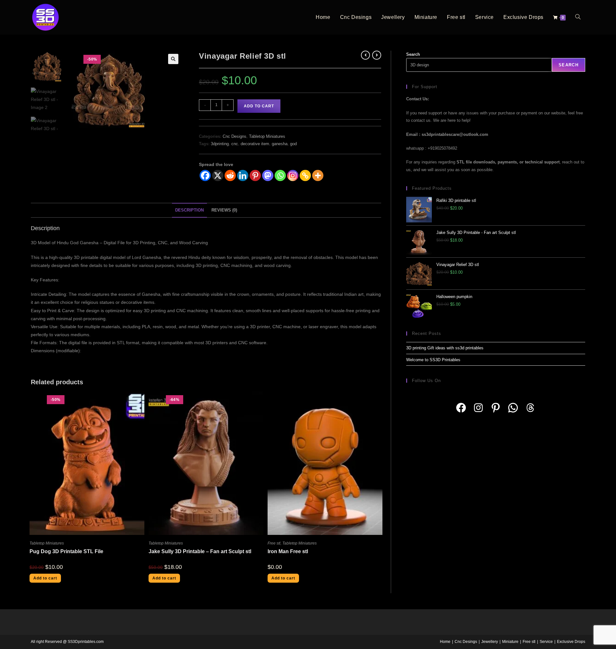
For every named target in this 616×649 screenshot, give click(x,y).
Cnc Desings (466, 641)
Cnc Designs (234, 136)
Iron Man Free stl (288, 551)
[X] (217, 175)
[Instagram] (292, 175)
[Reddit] (230, 175)
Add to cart (259, 106)
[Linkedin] (242, 175)
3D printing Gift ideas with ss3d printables (444, 347)
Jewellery (489, 641)
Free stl (274, 543)
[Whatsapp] (280, 175)
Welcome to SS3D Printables (433, 359)
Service (546, 641)
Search (413, 54)
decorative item (255, 143)
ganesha (279, 143)
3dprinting (220, 143)
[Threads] (530, 407)
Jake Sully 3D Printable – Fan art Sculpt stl (200, 551)
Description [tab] (189, 210)
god (293, 143)
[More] (317, 175)
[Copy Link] (305, 175)
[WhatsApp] (513, 407)
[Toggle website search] (577, 17)
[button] (173, 59)
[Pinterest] (255, 175)
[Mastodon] (267, 175)
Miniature (510, 641)
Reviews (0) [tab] (224, 210)
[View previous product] (365, 55)
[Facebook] (205, 175)
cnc (234, 143)
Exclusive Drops (571, 641)
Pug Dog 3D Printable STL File (66, 551)
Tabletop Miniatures (267, 136)
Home (445, 641)
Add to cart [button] (45, 578)
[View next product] (376, 55)
